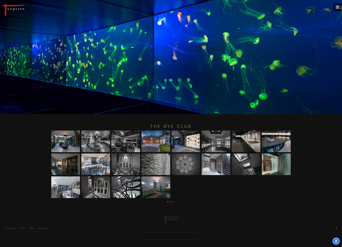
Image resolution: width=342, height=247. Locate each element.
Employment (44, 228)
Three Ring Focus (191, 239)
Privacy (32, 228)
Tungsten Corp (151, 239)
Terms (22, 228)
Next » (172, 202)
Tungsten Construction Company (23, 10)
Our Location (10, 228)
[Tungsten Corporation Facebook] (336, 228)
